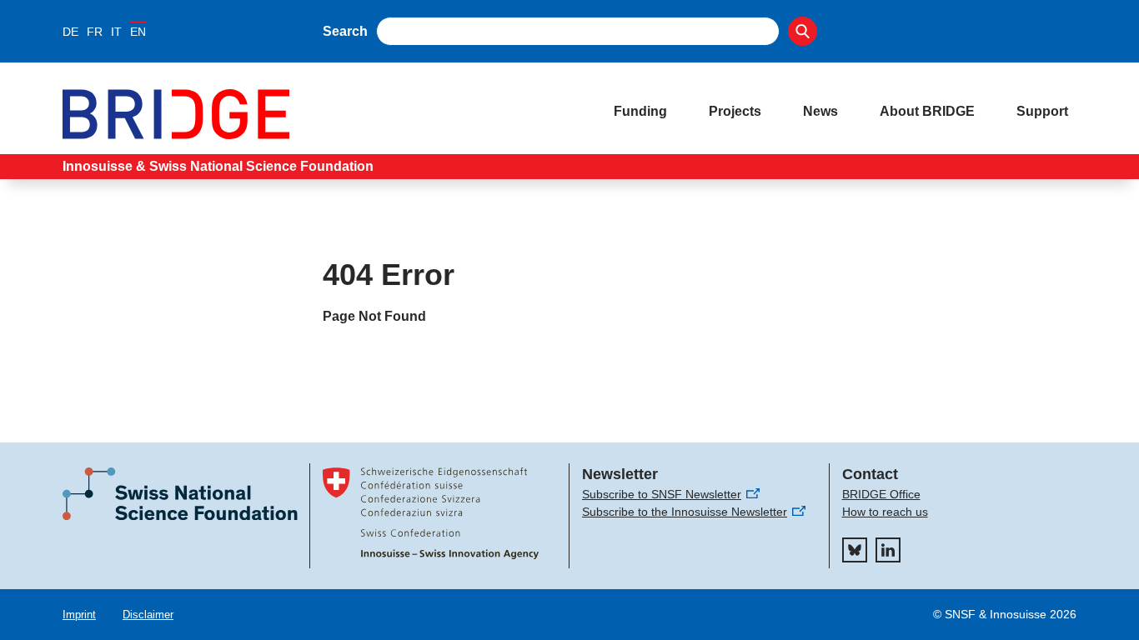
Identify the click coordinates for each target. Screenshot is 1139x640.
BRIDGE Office (881, 494)
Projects (735, 111)
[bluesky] (854, 550)
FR (95, 31)
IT (116, 31)
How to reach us (885, 511)
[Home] (321, 114)
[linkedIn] (888, 550)
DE (70, 31)
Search (345, 31)
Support (1042, 111)
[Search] (802, 31)
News (820, 111)
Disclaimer (148, 614)
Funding (640, 111)
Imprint (79, 614)
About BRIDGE (927, 111)
